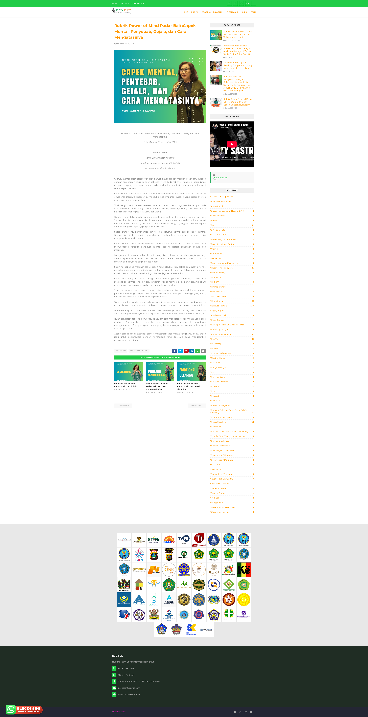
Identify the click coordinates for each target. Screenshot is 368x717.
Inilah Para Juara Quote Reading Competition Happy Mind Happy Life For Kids (237, 65)
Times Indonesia (232, 488)
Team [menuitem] (253, 12)
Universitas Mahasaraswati (232, 507)
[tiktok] (253, 3)
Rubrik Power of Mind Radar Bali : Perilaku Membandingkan (157, 386)
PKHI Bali (232, 386)
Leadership (232, 344)
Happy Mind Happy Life (232, 268)
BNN (232, 225)
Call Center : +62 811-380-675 (132, 3)
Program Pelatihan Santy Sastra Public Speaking (232, 411)
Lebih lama (196, 406)
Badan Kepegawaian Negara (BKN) (232, 211)
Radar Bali (121, 351)
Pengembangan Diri (232, 367)
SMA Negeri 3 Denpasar (232, 455)
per (232, 372)
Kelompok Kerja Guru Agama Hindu (232, 325)
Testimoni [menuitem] (232, 12)
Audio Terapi (232, 206)
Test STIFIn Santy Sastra (232, 479)
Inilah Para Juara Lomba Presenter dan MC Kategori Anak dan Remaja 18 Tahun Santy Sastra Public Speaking (237, 49)
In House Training (232, 306)
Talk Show (232, 469)
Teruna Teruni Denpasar (232, 474)
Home (114, 3)
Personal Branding (232, 381)
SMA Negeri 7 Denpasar (232, 460)
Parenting (232, 363)
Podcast (232, 396)
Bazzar (232, 220)
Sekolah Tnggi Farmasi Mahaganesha (232, 436)
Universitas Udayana (232, 512)
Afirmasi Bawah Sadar (232, 201)
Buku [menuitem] (244, 12)
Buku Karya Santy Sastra (232, 244)
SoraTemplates (119, 712)
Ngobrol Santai (232, 358)
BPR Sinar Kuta (232, 230)
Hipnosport (232, 277)
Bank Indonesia (232, 215)
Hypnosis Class (232, 291)
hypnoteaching (232, 296)
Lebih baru (124, 406)
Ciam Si (232, 249)
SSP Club (232, 464)
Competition (232, 253)
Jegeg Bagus (232, 310)
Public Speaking (232, 422)
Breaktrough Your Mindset (232, 239)
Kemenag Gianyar (232, 329)
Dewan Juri (232, 258)
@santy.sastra (220, 177)
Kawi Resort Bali (232, 315)
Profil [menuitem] (194, 12)
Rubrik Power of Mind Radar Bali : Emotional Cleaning (188, 386)
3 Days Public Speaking (232, 196)
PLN (232, 391)
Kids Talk (232, 339)
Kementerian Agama (232, 334)
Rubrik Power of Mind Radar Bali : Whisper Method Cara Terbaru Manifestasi (237, 34)
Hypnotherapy (232, 301)
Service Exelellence (232, 445)
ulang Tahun (232, 502)
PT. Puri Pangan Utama (232, 417)
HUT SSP (232, 282)
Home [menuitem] (185, 12)
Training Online (232, 493)
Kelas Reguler (232, 320)
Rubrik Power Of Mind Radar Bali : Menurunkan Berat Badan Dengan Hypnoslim (237, 102)
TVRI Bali (232, 498)
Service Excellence (232, 441)
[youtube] (247, 3)
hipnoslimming (232, 272)
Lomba (232, 348)
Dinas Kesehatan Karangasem (232, 263)
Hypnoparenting (232, 287)
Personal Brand (232, 377)
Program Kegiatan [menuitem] (212, 12)
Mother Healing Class (232, 353)
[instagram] (235, 3)
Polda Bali (232, 400)
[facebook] (229, 3)
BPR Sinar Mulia (232, 234)
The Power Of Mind (139, 351)
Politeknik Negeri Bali (232, 405)
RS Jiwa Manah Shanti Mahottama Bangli (232, 431)
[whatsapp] (241, 3)
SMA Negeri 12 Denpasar (232, 450)
